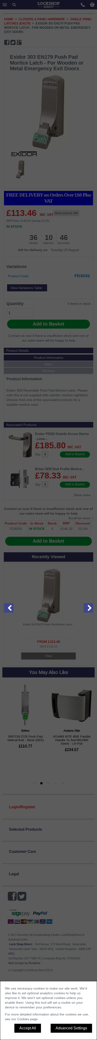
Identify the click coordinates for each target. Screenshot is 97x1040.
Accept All (27, 1028)
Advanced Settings (71, 1028)
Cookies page (27, 1019)
